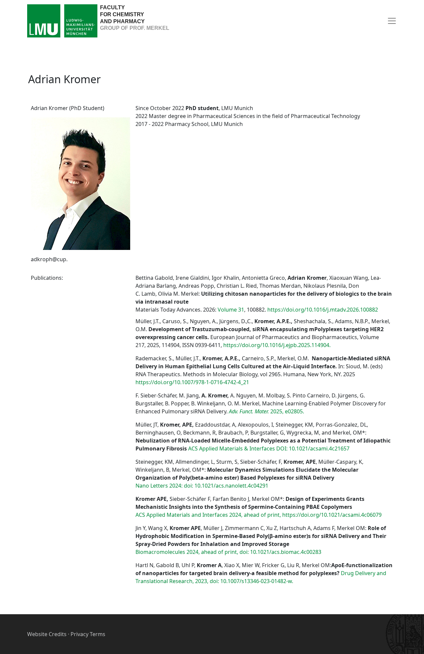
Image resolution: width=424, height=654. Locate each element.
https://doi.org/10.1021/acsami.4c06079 (332, 514)
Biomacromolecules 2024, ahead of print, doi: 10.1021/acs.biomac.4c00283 (228, 552)
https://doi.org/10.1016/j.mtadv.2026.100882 (322, 309)
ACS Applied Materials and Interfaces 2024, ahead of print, (208, 514)
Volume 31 (231, 309)
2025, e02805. (266, 411)
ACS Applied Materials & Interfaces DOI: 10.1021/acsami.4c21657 (268, 448)
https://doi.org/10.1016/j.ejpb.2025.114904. (277, 345)
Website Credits (47, 634)
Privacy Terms (88, 634)
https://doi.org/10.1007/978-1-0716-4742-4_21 (192, 382)
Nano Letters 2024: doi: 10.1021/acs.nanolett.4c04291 (201, 485)
